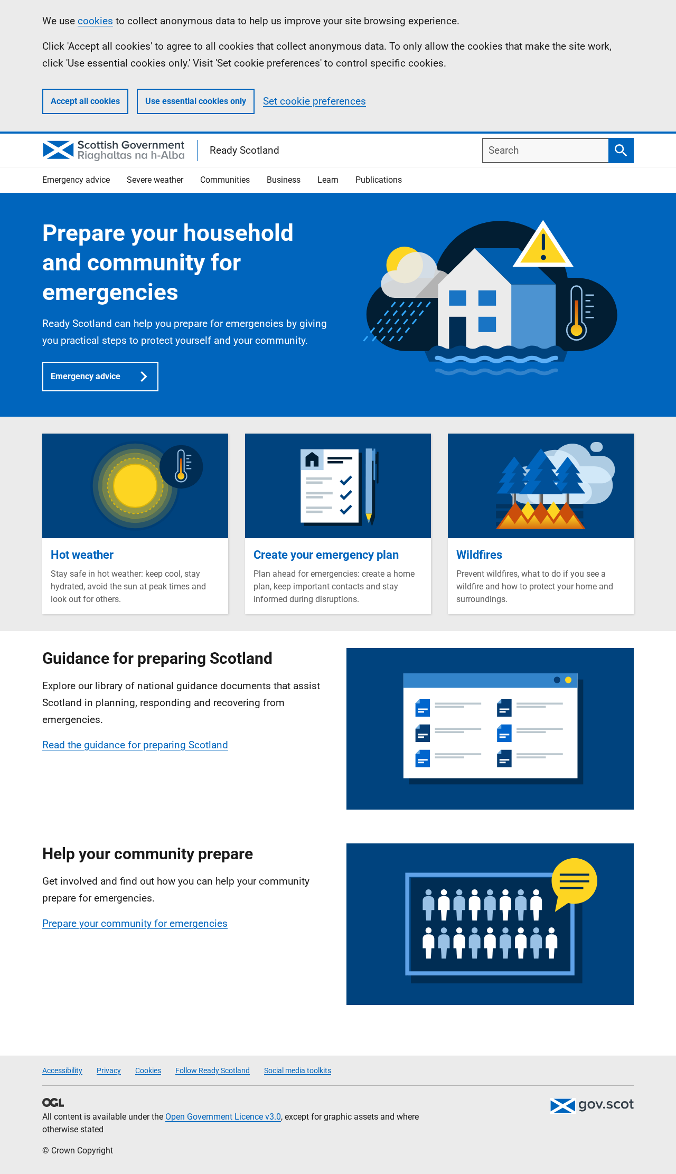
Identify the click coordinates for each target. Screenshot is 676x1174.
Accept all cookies (85, 101)
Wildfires (479, 554)
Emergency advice (85, 376)
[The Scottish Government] (591, 1106)
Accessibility (62, 1070)
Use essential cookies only (195, 101)
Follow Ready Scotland (212, 1070)
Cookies (148, 1070)
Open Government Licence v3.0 (223, 1117)
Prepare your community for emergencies (135, 923)
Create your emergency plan (326, 554)
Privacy (109, 1070)
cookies (95, 21)
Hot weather (82, 554)
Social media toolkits (297, 1070)
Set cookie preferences (314, 101)
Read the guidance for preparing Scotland (135, 745)
